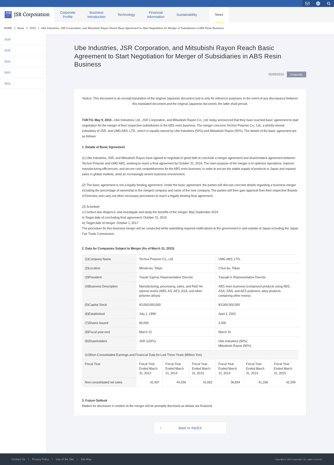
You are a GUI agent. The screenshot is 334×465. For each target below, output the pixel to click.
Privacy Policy (40, 459)
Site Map (86, 459)
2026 (7, 39)
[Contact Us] (307, 3)
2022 (7, 83)
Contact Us (18, 459)
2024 (7, 61)
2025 (7, 50)
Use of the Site (65, 459)
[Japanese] (318, 3)
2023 (7, 72)
